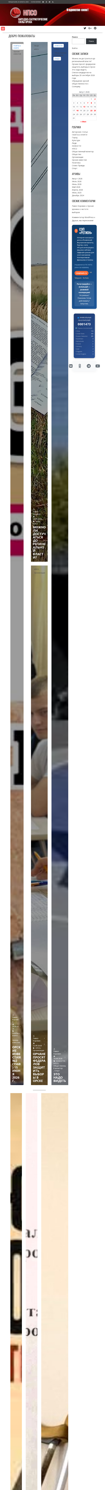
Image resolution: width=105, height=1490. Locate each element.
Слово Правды (78, 165)
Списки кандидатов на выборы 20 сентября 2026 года (83, 75)
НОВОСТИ (58, 46)
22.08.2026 (37, 1045)
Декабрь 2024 (78, 195)
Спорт (57, 59)
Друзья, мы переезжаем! (82, 220)
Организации (39, 573)
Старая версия (36, 2)
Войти (74, 48)
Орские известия (17, 52)
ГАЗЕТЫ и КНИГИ (17, 47)
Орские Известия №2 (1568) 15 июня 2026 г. (16, 1064)
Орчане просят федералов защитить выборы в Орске (39, 1067)
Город (74, 137)
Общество (76, 154)
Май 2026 (76, 187)
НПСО (30, 12)
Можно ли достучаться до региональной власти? (39, 542)
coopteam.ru (81, 273)
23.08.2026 (37, 519)
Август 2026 (77, 178)
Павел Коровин (15, 1019)
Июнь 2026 (76, 184)
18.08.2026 (57, 1058)
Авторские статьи (80, 132)
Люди (36, 46)
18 (77, 110)
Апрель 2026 (77, 190)
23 (95, 110)
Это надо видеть (59, 1077)
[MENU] (3, 28)
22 (91, 110)
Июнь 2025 (76, 192)
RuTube (86, 278)
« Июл (83, 121)
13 (84, 106)
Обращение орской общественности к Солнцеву (80, 84)
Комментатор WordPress (83, 217)
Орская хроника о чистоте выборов (83, 209)
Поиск (75, 37)
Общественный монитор (60, 54)
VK (91, 272)
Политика (76, 162)
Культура (76, 140)
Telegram (78, 278)
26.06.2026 (15, 1027)
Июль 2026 (76, 181)
